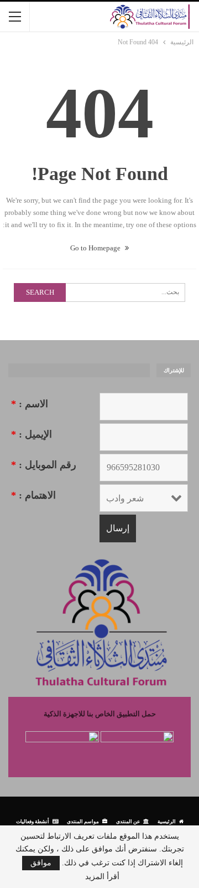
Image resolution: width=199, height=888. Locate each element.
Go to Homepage (96, 248)
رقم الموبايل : (43, 464)
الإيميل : (31, 434)
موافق (40, 863)
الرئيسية (167, 821)
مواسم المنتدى (83, 821)
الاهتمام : (33, 495)
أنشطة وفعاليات (32, 821)
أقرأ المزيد (102, 877)
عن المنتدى (128, 821)
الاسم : (29, 403)
